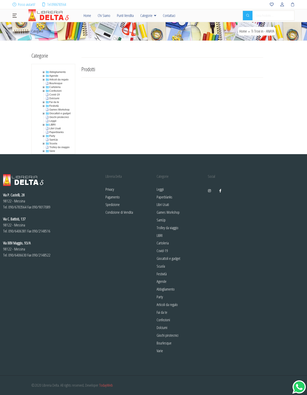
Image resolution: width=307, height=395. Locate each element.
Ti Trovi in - (262, 31)
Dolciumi (162, 327)
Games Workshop (168, 212)
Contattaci (169, 15)
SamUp (161, 220)
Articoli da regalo (167, 304)
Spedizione (112, 204)
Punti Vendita (125, 15)
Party (160, 297)
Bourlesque (164, 343)
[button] (15, 15)
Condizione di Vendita (119, 212)
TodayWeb (106, 385)
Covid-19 (162, 250)
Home (87, 15)
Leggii (160, 189)
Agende (161, 281)
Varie (160, 350)
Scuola (161, 266)
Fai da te (162, 312)
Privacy (109, 189)
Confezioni (163, 320)
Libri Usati (163, 204)
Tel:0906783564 (56, 4)
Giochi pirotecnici (167, 335)
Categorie (146, 15)
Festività (162, 274)
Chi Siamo (104, 15)
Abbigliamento (166, 289)
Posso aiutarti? (26, 4)
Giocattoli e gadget (168, 258)
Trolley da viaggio (167, 227)
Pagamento (112, 197)
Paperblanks (164, 197)
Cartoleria (163, 243)
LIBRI (159, 235)
